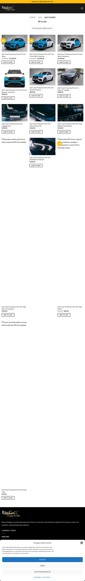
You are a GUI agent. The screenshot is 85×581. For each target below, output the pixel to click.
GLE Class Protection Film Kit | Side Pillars (70, 308)
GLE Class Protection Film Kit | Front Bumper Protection (14, 91)
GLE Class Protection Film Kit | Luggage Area (12, 125)
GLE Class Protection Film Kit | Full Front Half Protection (42, 55)
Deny (42, 566)
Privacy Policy (46, 577)
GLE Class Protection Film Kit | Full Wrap (14, 55)
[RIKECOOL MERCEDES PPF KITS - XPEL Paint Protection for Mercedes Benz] (8, 8)
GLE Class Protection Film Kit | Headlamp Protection (40, 159)
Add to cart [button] (8, 62)
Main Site (5, 536)
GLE (40, 17)
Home (32, 17)
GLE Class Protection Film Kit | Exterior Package (68, 89)
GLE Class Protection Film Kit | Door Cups (14, 491)
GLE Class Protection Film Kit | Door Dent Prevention (70, 55)
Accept (42, 560)
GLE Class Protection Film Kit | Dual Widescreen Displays (70, 125)
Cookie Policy (37, 577)
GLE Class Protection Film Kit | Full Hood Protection (42, 89)
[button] (82, 543)
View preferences (42, 572)
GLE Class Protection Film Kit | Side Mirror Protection (14, 308)
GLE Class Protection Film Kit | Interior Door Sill (40, 125)
